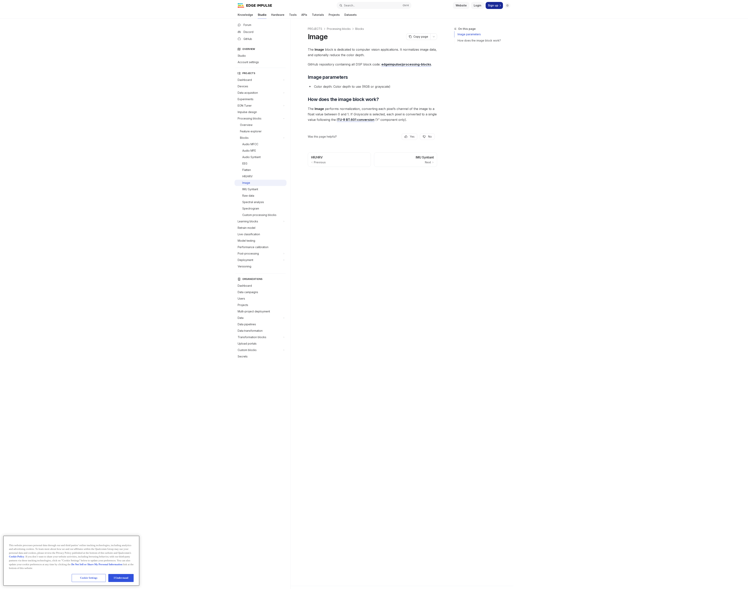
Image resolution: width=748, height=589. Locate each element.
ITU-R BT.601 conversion (355, 120)
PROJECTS (315, 28)
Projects (334, 14)
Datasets (350, 14)
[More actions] (433, 36)
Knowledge (245, 14)
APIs (304, 14)
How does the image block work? (479, 40)
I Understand (121, 577)
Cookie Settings (88, 577)
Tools (293, 14)
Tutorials (318, 14)
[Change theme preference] (507, 5)
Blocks (359, 28)
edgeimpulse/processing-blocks (406, 64)
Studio (262, 14)
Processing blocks (339, 28)
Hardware (277, 14)
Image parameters (469, 34)
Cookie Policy (16, 556)
